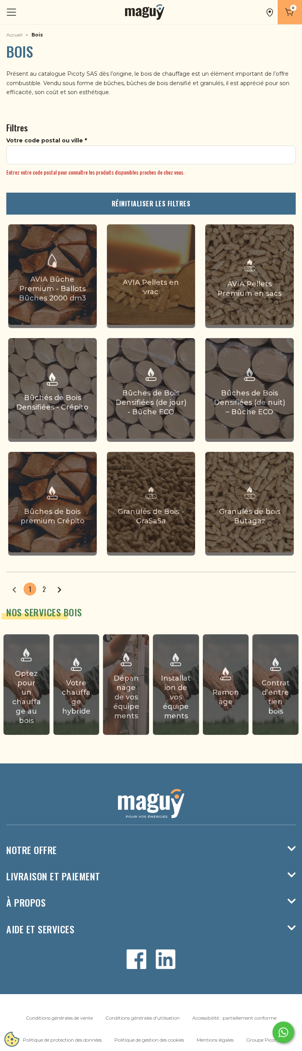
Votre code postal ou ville (44, 140)
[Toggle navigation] (12, 12)
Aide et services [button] (40, 929)
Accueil (14, 35)
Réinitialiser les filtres (151, 203)
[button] (269, 12)
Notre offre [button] (31, 850)
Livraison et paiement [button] (53, 876)
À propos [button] (26, 902)
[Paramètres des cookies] (12, 1039)
